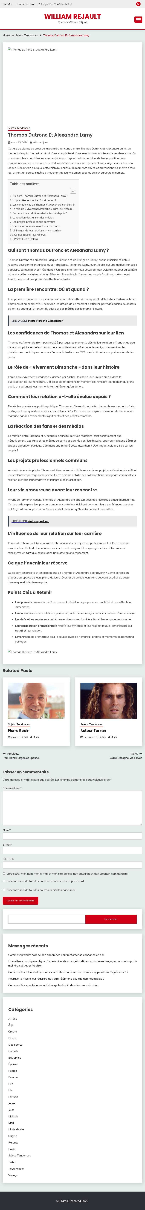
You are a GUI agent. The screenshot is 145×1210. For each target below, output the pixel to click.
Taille (11, 1162)
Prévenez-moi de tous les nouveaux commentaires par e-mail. (45, 881)
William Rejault (72, 16)
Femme (13, 1077)
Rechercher (111, 919)
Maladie (13, 1116)
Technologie (16, 1168)
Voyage (13, 1175)
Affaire (12, 1018)
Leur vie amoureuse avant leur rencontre (36, 226)
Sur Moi (7, 4)
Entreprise (14, 1057)
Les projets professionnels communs (34, 221)
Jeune (11, 1103)
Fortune (13, 1096)
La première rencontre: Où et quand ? (34, 200)
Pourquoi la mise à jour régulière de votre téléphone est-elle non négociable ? (56, 978)
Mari (11, 1123)
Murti (36, 737)
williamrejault (40, 142)
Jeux (11, 1110)
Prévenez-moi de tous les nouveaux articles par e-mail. (41, 890)
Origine (12, 1136)
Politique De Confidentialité (55, 4)
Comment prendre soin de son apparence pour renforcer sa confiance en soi (56, 955)
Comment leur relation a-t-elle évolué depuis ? (40, 213)
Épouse (13, 1064)
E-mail (8, 844)
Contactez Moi (25, 4)
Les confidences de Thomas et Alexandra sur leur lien (44, 204)
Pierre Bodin (19, 730)
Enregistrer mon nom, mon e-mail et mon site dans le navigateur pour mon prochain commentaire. (67, 873)
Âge (11, 1025)
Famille (12, 1070)
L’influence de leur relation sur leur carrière (37, 230)
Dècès (12, 1038)
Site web (8, 859)
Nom (7, 830)
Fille (10, 1084)
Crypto (12, 1031)
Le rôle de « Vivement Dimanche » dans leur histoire (42, 209)
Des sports (15, 1044)
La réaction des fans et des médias (33, 217)
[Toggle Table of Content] (71, 191)
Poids (11, 1149)
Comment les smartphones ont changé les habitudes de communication (53, 985)
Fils (10, 1090)
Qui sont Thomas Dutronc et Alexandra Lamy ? (40, 196)
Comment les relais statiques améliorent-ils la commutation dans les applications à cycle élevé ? (68, 972)
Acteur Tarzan (93, 730)
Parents (13, 1142)
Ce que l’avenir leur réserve (30, 234)
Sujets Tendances (19, 128)
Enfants (13, 1051)
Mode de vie (16, 1129)
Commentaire (12, 788)
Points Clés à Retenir (26, 239)
